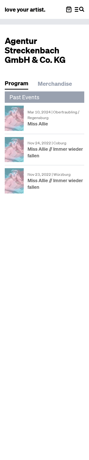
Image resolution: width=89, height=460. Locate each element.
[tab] (19, 84)
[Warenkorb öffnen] (69, 9)
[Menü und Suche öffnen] (79, 9)
